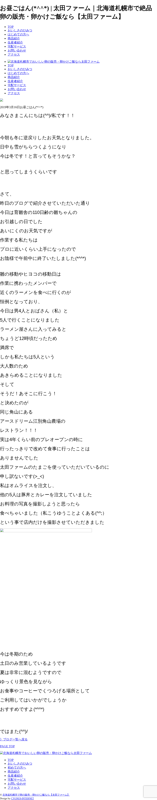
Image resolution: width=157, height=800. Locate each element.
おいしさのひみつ (20, 30)
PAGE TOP (7, 746)
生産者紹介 (15, 42)
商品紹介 (14, 38)
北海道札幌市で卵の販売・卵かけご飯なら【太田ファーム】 (36, 794)
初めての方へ (17, 767)
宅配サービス (17, 46)
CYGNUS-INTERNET (22, 798)
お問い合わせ (17, 50)
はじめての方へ (18, 34)
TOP (11, 26)
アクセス (14, 54)
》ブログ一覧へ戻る (14, 739)
